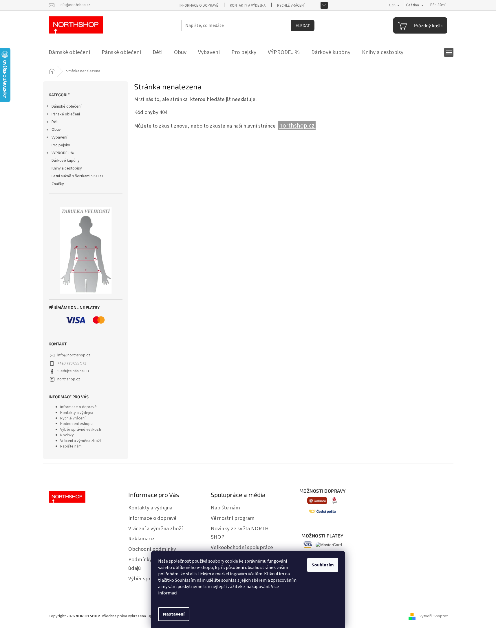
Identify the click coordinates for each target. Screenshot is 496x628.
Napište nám (71, 446)
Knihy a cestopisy (67, 168)
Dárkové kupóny (66, 160)
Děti (55, 122)
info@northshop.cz (73, 355)
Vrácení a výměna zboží (80, 441)
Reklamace (141, 538)
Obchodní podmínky (152, 549)
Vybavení (59, 137)
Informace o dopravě (199, 5)
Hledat (303, 25)
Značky (58, 184)
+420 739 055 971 (71, 363)
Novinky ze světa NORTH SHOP (240, 533)
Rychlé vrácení (291, 5)
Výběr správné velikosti (80, 429)
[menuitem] (69, 52)
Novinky (67, 435)
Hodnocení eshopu (76, 424)
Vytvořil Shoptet (434, 616)
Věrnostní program (233, 518)
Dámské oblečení (66, 106)
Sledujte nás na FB (73, 371)
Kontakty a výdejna (248, 5)
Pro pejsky (61, 145)
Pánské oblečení (66, 114)
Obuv (56, 129)
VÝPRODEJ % (63, 153)
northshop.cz (68, 379)
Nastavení (173, 614)
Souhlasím (323, 565)
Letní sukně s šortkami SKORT (78, 176)
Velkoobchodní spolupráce (242, 547)
